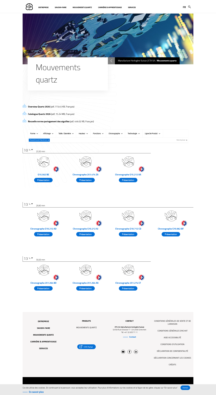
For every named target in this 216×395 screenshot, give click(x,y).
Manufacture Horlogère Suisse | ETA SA (136, 60)
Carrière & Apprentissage (43, 341)
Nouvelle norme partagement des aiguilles (61, 121)
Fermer (185, 387)
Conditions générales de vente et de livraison (172, 323)
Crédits (172, 364)
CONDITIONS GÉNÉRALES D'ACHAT (173, 330)
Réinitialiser (180, 140)
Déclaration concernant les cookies (172, 357)
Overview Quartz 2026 (51, 107)
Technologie (132, 133)
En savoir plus (36, 392)
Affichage (47, 133)
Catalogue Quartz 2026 (51, 114)
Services (43, 348)
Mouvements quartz (43, 335)
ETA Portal (88, 347)
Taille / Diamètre (64, 133)
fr (184, 7)
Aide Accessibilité (172, 337)
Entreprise (43, 321)
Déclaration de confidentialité (172, 351)
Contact (132, 336)
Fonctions (97, 133)
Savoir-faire (43, 328)
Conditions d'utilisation (172, 344)
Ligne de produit (151, 133)
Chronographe (114, 133)
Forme (32, 133)
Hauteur (82, 133)
